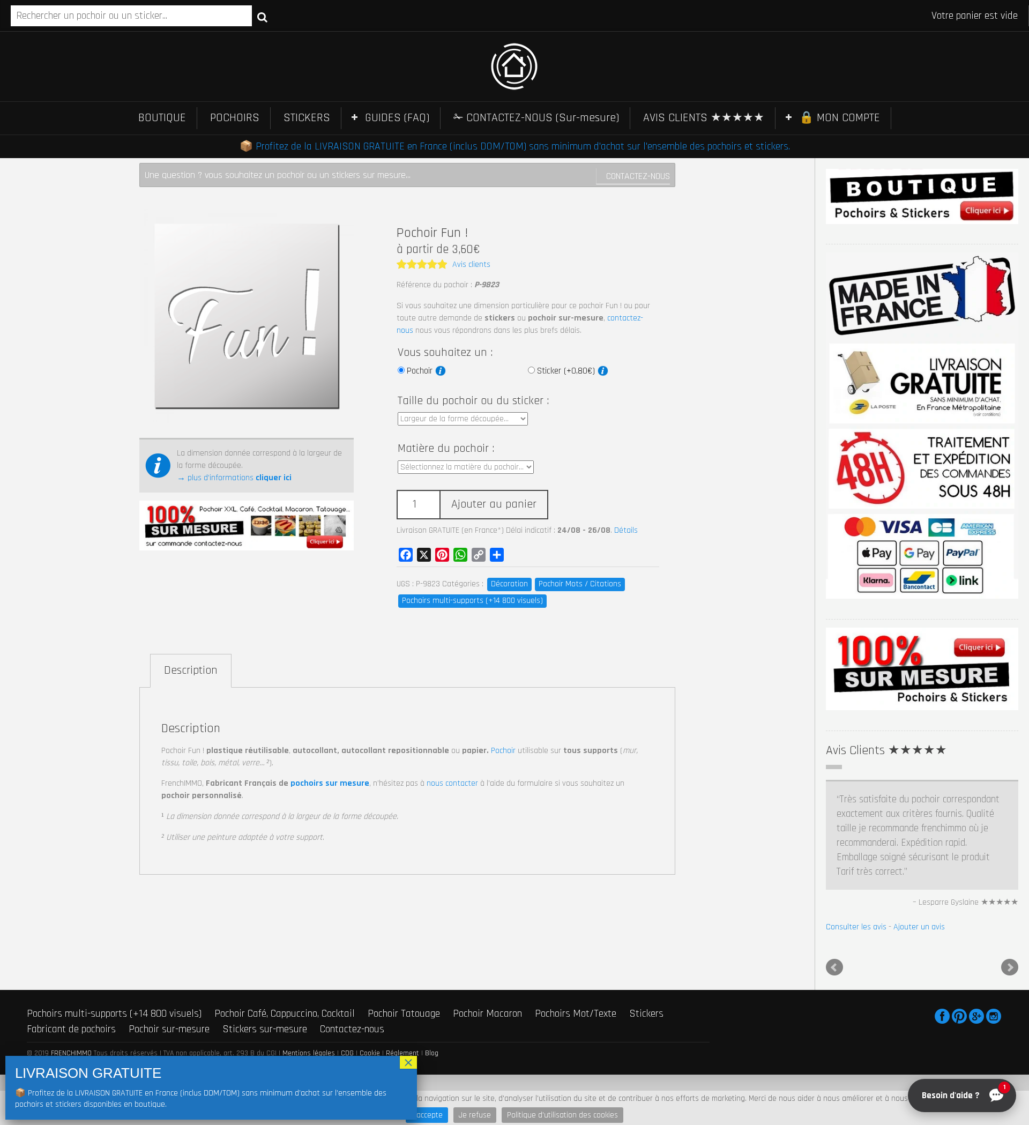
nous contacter (452, 783)
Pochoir (421, 371)
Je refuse (475, 1115)
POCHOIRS (234, 117)
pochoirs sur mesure (329, 783)
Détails (626, 530)
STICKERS (307, 117)
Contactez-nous (638, 176)
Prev (834, 909)
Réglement (402, 995)
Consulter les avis (856, 868)
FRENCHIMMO (71, 995)
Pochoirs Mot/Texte (575, 956)
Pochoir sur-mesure (169, 971)
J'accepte (427, 1115)
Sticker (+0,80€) (567, 371)
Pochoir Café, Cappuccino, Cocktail (284, 956)
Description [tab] (191, 670)
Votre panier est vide (974, 16)
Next (1009, 909)
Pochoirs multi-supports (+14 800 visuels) (472, 600)
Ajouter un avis (919, 868)
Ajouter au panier (493, 504)
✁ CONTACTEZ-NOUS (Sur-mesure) (536, 117)
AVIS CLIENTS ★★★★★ (703, 117)
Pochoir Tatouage (404, 956)
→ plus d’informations (234, 477)
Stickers (646, 956)
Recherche (262, 17)
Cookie (370, 995)
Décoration (509, 584)
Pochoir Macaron (487, 956)
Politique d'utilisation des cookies (562, 1115)
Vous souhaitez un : (445, 353)
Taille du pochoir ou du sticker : (473, 401)
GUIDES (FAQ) (397, 117)
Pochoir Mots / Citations (580, 584)
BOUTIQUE (162, 117)
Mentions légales (308, 995)
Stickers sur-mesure (264, 971)
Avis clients (471, 264)
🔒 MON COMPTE (839, 117)
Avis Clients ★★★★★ (886, 750)
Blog (431, 995)
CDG (347, 995)
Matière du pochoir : (446, 449)
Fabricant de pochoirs (71, 971)
